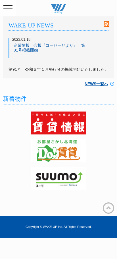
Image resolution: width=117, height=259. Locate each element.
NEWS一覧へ (96, 84)
